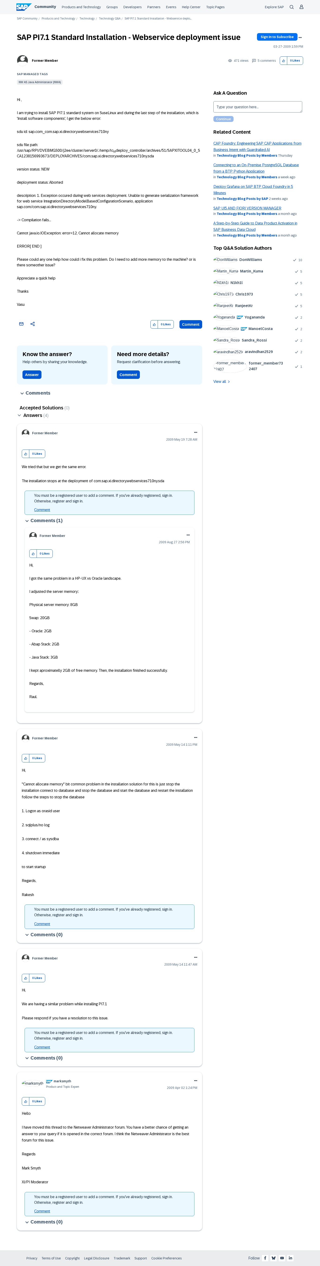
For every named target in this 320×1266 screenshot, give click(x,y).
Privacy (31, 1258)
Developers (132, 7)
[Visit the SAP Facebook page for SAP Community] (265, 1258)
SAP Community (27, 18)
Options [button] (300, 37)
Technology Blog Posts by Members (247, 155)
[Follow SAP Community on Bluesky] (273, 1258)
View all (219, 382)
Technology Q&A (109, 18)
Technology (87, 18)
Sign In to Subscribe (277, 37)
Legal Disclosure (96, 1258)
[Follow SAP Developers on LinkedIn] (290, 1258)
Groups (112, 7)
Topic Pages (215, 7)
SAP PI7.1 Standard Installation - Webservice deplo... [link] (158, 18)
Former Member (45, 60)
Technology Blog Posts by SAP (242, 199)
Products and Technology (81, 7)
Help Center (191, 7)
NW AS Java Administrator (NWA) (40, 82)
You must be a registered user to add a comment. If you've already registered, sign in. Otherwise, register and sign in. (103, 498)
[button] (283, 61)
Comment (191, 324)
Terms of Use (51, 1258)
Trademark (122, 1258)
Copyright (72, 1258)
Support (140, 1258)
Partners (153, 7)
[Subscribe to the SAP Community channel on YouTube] (282, 1258)
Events (171, 7)
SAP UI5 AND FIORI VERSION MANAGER (247, 208)
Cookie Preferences (166, 1258)
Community (45, 7)
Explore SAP (274, 7)
